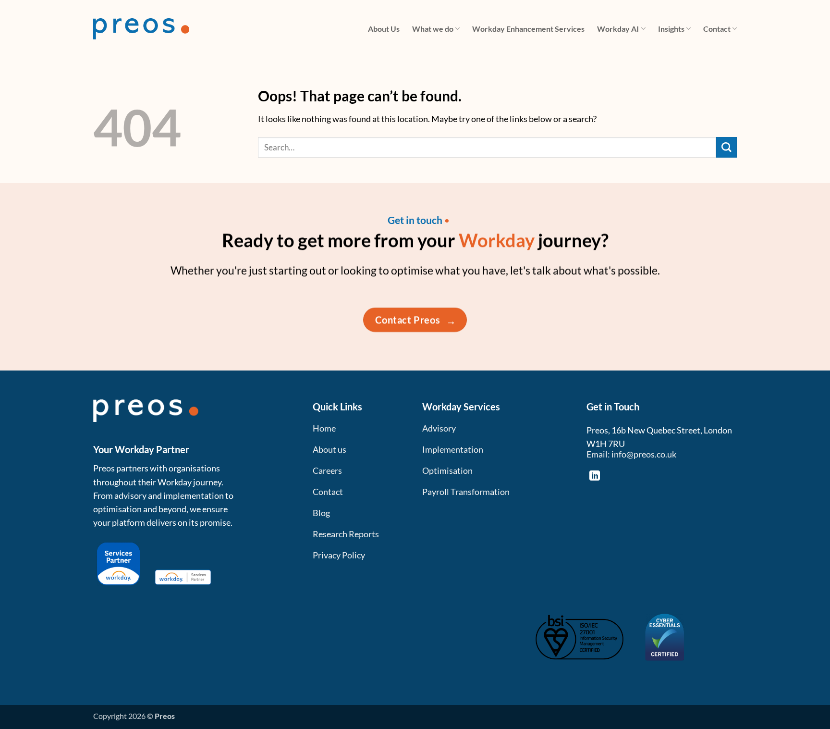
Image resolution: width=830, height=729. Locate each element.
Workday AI (618, 28)
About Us (384, 28)
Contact (717, 28)
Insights (671, 28)
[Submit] (726, 147)
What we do (432, 28)
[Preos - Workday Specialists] (141, 28)
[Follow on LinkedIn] (594, 476)
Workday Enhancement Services (528, 28)
